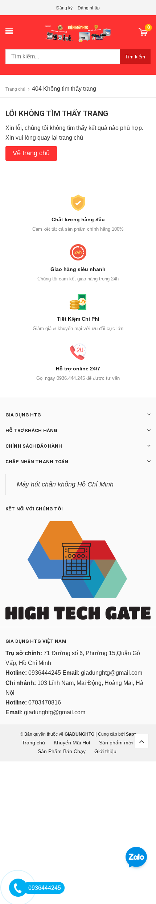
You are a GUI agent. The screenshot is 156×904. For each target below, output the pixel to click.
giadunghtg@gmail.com (111, 673)
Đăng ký (64, 8)
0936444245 (44, 673)
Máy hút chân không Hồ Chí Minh (65, 484)
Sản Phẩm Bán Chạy (62, 751)
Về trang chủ (31, 153)
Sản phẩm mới (116, 742)
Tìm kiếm (135, 56)
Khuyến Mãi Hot (72, 742)
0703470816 (44, 702)
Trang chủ (33, 742)
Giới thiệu (105, 751)
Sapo (131, 734)
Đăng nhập (89, 8)
